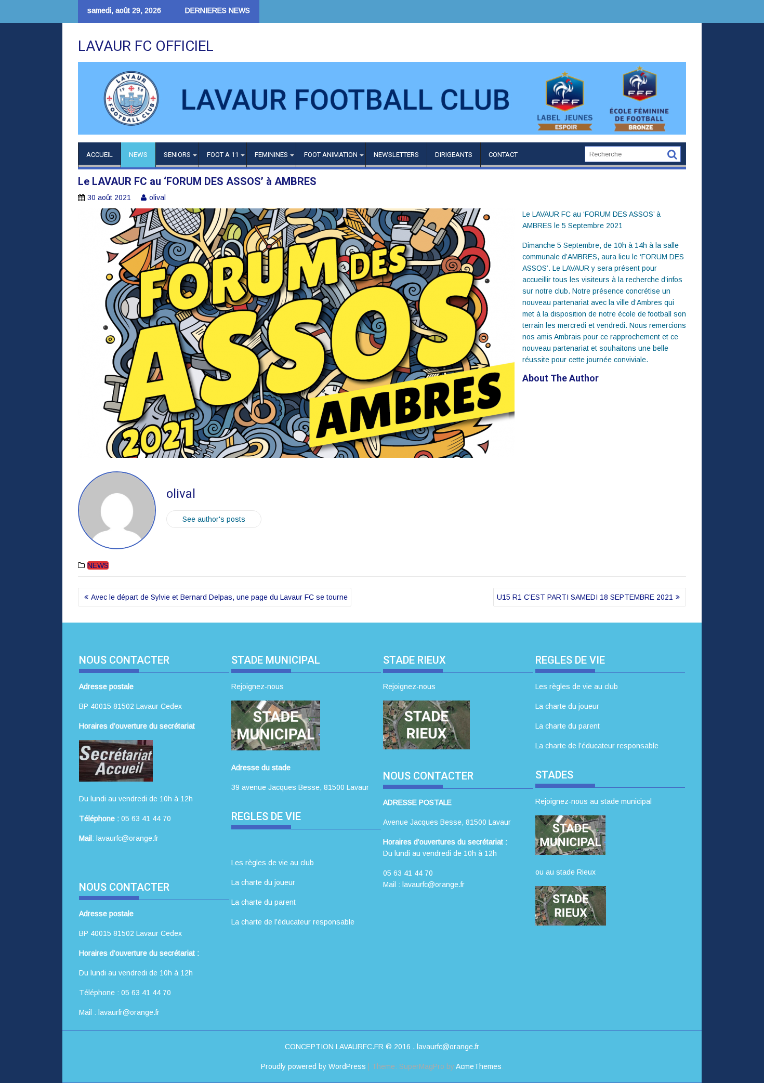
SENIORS (177, 155)
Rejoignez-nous (257, 686)
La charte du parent (263, 902)
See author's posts (213, 519)
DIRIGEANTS (453, 155)
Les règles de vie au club (272, 863)
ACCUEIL (99, 155)
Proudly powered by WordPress (313, 1066)
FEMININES (271, 155)
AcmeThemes (479, 1066)
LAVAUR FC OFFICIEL (146, 46)
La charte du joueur (263, 882)
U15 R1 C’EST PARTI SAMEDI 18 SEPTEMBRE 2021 (585, 597)
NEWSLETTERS (396, 155)
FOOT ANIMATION (331, 155)
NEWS (138, 155)
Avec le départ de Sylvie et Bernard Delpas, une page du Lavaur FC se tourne (219, 597)
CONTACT (503, 155)
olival (157, 197)
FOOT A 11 (223, 155)
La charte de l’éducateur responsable (292, 922)
